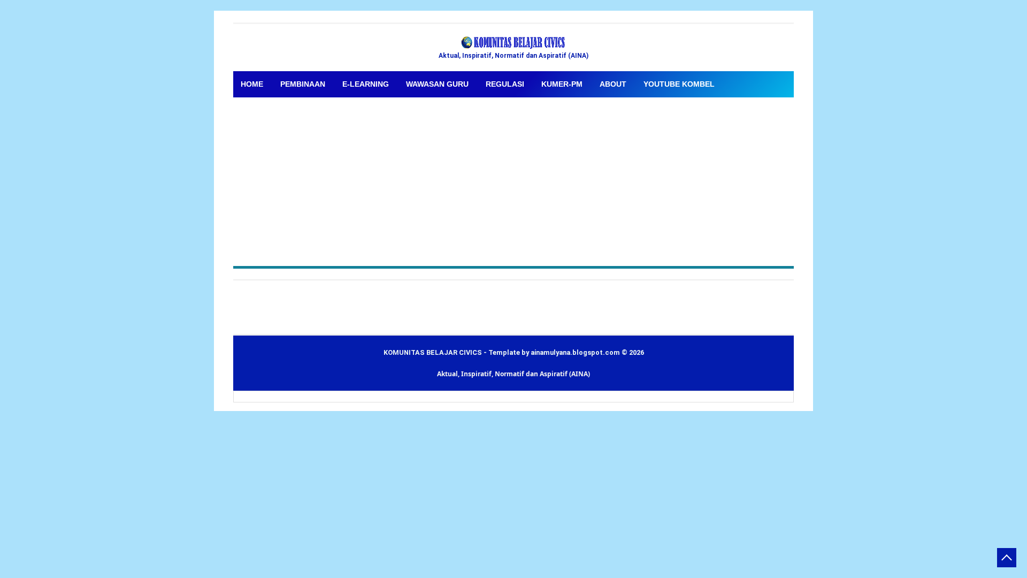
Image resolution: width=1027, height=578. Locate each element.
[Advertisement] (513, 178)
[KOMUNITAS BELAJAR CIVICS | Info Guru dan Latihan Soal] (513, 43)
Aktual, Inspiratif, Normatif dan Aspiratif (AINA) (513, 373)
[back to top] (1006, 557)
